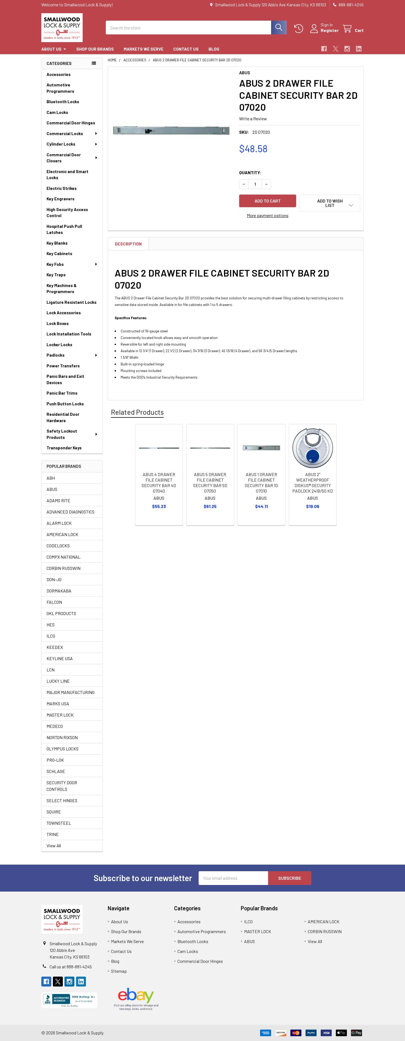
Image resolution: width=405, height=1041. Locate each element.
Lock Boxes (58, 323)
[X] (336, 49)
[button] (329, 203)
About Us (51, 49)
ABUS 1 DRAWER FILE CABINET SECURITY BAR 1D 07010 (261, 482)
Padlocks (55, 355)
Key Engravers (60, 198)
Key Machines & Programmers (62, 288)
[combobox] (196, 27)
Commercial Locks (65, 133)
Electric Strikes (62, 188)
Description (128, 243)
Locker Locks (59, 344)
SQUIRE (54, 811)
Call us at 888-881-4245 (71, 966)
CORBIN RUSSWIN (63, 568)
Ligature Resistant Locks (71, 302)
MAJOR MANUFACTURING (70, 692)
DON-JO (54, 579)
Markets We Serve (143, 49)
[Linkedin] (359, 49)
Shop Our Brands (95, 49)
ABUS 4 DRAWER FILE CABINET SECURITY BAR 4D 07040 (159, 482)
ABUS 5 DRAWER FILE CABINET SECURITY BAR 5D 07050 (210, 482)
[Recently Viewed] (299, 28)
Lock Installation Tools (69, 333)
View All (54, 845)
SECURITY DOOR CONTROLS (62, 786)
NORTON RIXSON (62, 737)
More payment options (267, 215)
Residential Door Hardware (63, 417)
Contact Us (186, 49)
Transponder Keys (64, 447)
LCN (51, 669)
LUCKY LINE (58, 681)
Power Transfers (63, 365)
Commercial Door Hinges (71, 122)
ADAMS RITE (58, 500)
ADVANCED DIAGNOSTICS (70, 511)
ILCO (51, 635)
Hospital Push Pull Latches (64, 229)
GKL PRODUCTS (61, 613)
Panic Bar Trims (62, 392)
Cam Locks (57, 112)
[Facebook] (324, 49)
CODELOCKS (58, 545)
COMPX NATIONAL (63, 556)
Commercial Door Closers (64, 157)
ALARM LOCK (59, 523)
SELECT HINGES (62, 800)
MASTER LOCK (60, 714)
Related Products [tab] (137, 412)
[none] (172, 130)
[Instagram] (347, 49)
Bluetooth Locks (63, 101)
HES (51, 624)
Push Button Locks (65, 403)
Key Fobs (55, 264)
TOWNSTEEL (59, 823)
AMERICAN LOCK (62, 534)
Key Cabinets (59, 253)
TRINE (53, 834)
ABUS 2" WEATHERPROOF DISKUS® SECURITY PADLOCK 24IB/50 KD (312, 482)
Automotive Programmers (60, 88)
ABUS (52, 489)
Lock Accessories (64, 312)
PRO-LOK (55, 760)
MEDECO (55, 726)
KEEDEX (55, 647)
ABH (51, 477)
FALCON (54, 602)
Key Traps (56, 274)
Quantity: (250, 172)
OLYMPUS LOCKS (63, 748)
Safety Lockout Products (62, 434)
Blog (214, 49)
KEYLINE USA (60, 658)
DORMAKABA (59, 590)
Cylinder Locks (61, 143)
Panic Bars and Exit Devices (65, 379)
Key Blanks (57, 243)
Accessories (59, 74)
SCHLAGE (56, 771)
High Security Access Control (67, 212)
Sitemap (119, 971)
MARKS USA (58, 703)
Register (330, 30)
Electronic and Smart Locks (67, 174)
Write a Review (253, 118)
